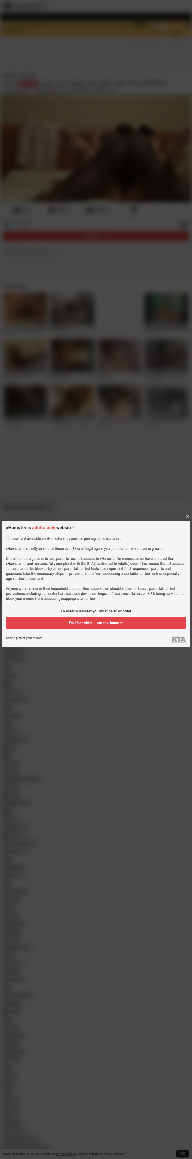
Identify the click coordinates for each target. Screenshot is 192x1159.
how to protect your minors (24, 638)
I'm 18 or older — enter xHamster (96, 623)
